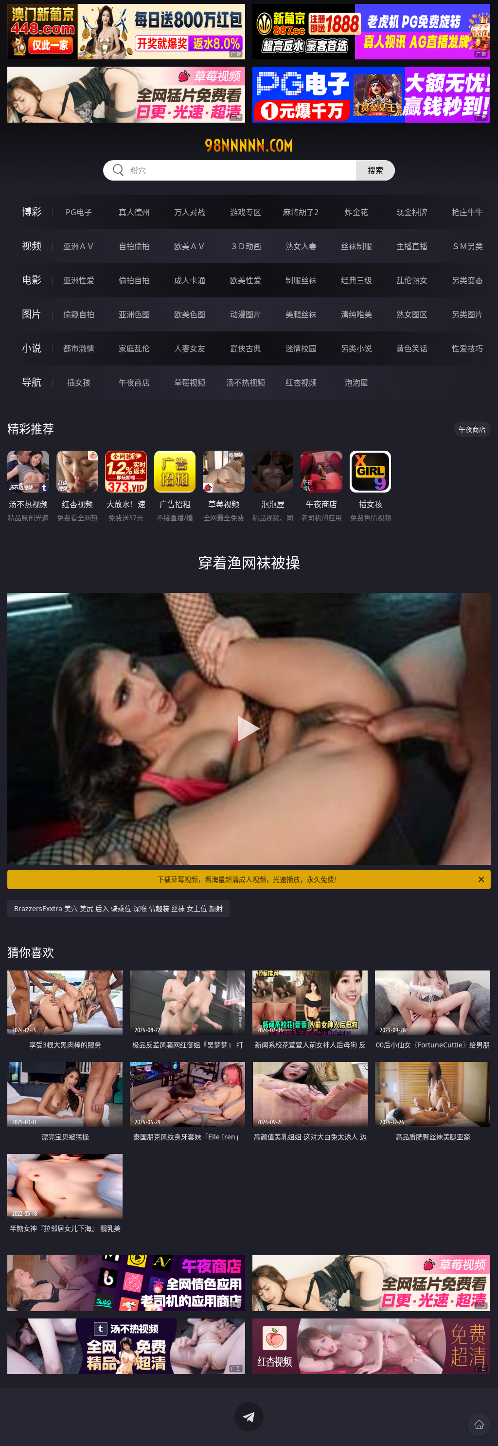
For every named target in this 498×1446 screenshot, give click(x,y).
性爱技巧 (467, 348)
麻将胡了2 (301, 212)
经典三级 (356, 280)
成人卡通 (189, 280)
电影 (31, 280)
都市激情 (78, 348)
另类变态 (467, 280)
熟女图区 (411, 314)
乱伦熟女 (411, 280)
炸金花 (356, 212)
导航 (31, 382)
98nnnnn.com (249, 145)
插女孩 (78, 382)
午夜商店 (134, 382)
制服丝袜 (301, 280)
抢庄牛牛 (467, 212)
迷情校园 (301, 348)
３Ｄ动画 (245, 246)
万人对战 (189, 212)
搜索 (375, 170)
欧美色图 (189, 314)
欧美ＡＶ (189, 246)
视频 (31, 246)
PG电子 (79, 212)
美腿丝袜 (301, 314)
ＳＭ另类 (467, 246)
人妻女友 (189, 348)
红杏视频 (301, 382)
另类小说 (356, 348)
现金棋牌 (411, 212)
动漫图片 (245, 314)
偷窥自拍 (78, 314)
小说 (31, 348)
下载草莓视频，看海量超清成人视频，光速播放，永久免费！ (249, 879)
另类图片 (467, 314)
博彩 (31, 212)
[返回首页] (479, 1424)
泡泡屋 (356, 382)
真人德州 (134, 212)
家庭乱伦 (134, 348)
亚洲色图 (134, 314)
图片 (31, 314)
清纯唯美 (356, 314)
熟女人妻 (301, 246)
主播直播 (411, 246)
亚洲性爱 (78, 280)
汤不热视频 (245, 382)
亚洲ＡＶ (78, 246)
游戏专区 (245, 212)
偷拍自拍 (134, 280)
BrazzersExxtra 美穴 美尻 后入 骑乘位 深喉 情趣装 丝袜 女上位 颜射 (118, 908)
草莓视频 (189, 382)
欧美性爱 (245, 280)
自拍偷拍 (134, 246)
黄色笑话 (411, 348)
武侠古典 (245, 348)
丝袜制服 (356, 246)
